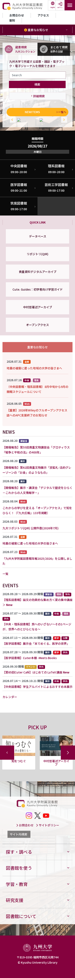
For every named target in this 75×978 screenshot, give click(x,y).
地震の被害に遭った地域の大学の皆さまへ (34, 368)
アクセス (43, 15)
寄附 (12, 20)
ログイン (60, 7)
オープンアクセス (37, 325)
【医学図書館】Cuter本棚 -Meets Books (29, 658)
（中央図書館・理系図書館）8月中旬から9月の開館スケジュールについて (37, 389)
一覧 (5, 574)
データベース (37, 236)
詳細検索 (39, 96)
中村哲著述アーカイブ (37, 307)
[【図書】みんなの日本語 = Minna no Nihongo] (26, 120)
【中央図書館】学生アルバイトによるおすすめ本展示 (37, 686)
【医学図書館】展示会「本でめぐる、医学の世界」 (36, 643)
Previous (12, 120)
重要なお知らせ (37, 30)
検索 (37, 84)
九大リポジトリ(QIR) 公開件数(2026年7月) (30, 528)
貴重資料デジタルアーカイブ (37, 272)
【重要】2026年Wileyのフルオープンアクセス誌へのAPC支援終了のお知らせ (37, 412)
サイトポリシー (48, 825)
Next (63, 120)
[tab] (20, 49)
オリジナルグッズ (56, 761)
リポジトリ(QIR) (37, 254)
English (53, 7)
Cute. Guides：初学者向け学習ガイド (37, 289)
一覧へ (62, 112)
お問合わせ (16, 15)
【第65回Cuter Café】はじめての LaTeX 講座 (32, 672)
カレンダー (9, 697)
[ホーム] (22, 6)
